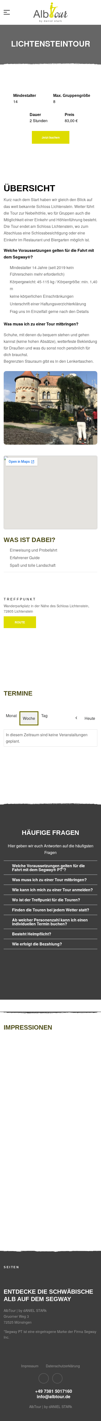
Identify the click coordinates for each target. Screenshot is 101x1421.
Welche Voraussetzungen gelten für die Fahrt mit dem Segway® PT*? (48, 867)
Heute (90, 718)
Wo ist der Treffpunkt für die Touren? (46, 900)
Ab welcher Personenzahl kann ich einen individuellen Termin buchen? (50, 922)
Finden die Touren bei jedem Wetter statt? (50, 910)
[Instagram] (57, 1378)
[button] (50, 868)
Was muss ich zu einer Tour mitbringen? (49, 879)
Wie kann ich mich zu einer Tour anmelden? (52, 889)
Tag (44, 715)
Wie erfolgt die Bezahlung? (37, 944)
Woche (29, 718)
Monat (11, 715)
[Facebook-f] (43, 1378)
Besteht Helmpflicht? (31, 934)
